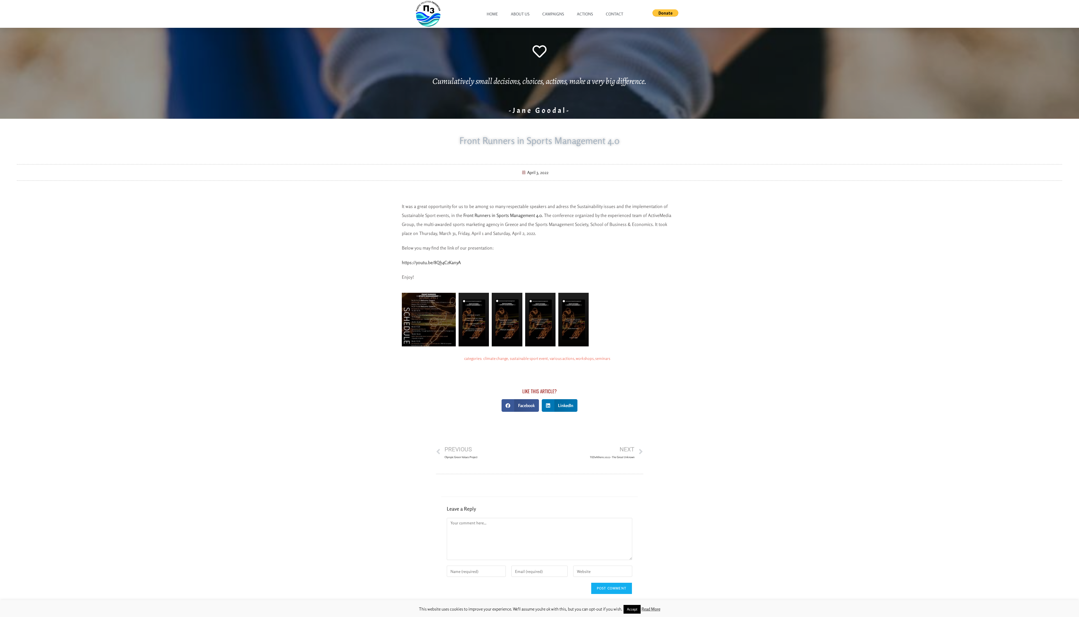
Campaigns (553, 14)
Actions (585, 14)
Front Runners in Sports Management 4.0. (503, 215)
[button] (520, 405)
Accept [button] (632, 609)
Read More (650, 609)
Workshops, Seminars (593, 358)
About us (520, 14)
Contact (614, 14)
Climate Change (495, 358)
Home (492, 14)
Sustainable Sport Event (529, 358)
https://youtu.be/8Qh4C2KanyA (431, 262)
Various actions (562, 358)
